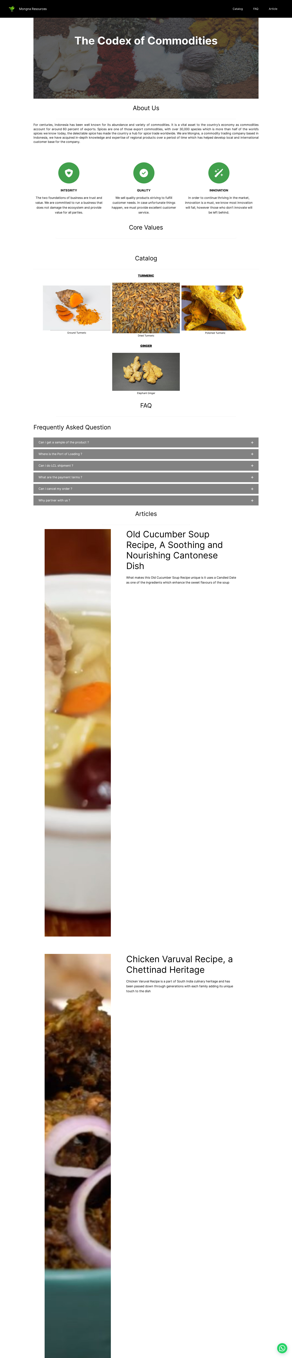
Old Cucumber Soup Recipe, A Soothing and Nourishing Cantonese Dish (174, 550)
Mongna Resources (33, 9)
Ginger (146, 346)
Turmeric (146, 275)
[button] (145, 442)
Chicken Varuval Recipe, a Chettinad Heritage (179, 964)
